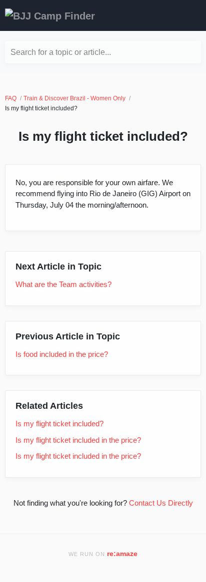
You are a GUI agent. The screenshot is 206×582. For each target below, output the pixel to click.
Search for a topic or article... (60, 52)
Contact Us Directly (161, 503)
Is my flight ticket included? (60, 423)
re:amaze (122, 554)
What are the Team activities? (64, 284)
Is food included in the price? (62, 354)
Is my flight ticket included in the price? (78, 440)
